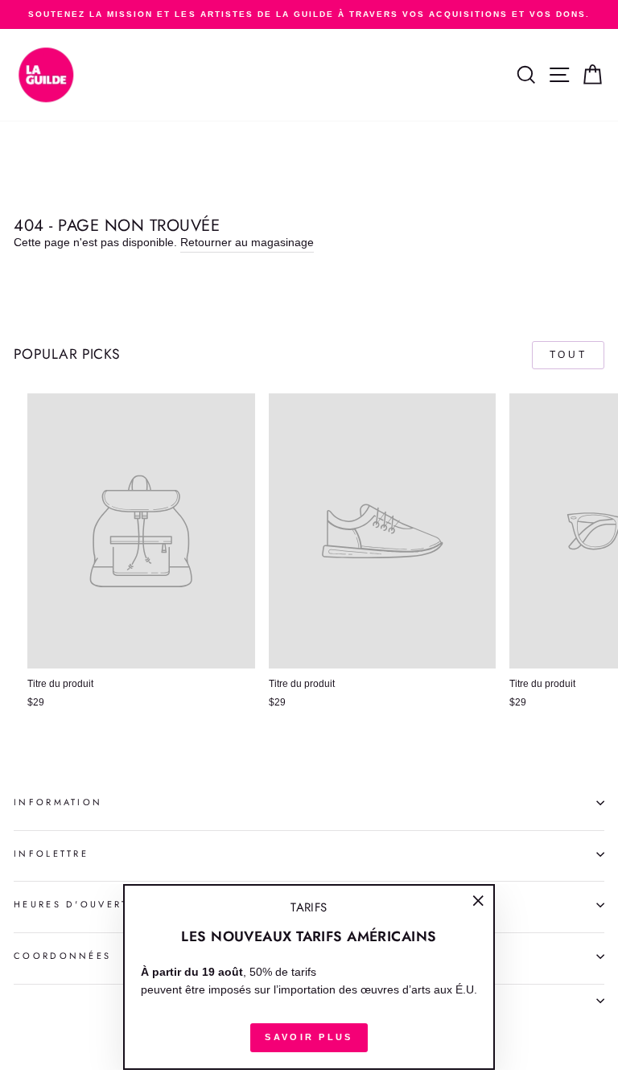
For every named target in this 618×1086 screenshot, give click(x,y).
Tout (568, 354)
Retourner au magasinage (247, 243)
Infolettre (51, 853)
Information (58, 802)
